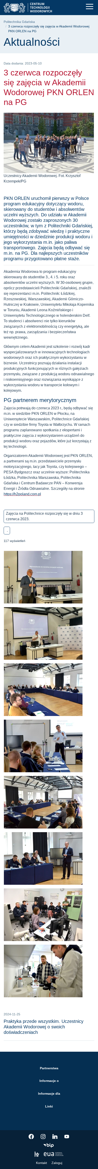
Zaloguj (57, 1163)
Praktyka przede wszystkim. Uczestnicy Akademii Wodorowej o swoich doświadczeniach (43, 1027)
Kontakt (41, 1163)
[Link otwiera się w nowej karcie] (31, 1136)
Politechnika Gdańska (19, 22)
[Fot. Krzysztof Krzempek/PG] (49, 691)
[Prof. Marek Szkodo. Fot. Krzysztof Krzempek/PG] (49, 860)
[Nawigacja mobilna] (89, 6)
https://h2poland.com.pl (22, 494)
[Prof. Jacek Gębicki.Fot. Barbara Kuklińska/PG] (49, 635)
